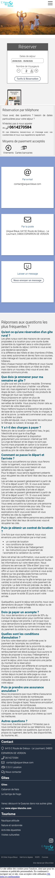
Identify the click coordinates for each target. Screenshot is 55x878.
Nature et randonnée (11, 825)
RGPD (37, 857)
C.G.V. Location (14, 767)
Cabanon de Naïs (10, 789)
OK (48, 874)
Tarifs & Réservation (27, 78)
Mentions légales (26, 857)
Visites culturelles (10, 834)
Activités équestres (11, 830)
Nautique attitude (10, 820)
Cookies (45, 857)
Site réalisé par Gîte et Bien (43, 863)
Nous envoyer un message (27, 280)
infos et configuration (10, 876)
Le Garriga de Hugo (11, 794)
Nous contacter (13, 772)
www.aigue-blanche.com (18, 808)
